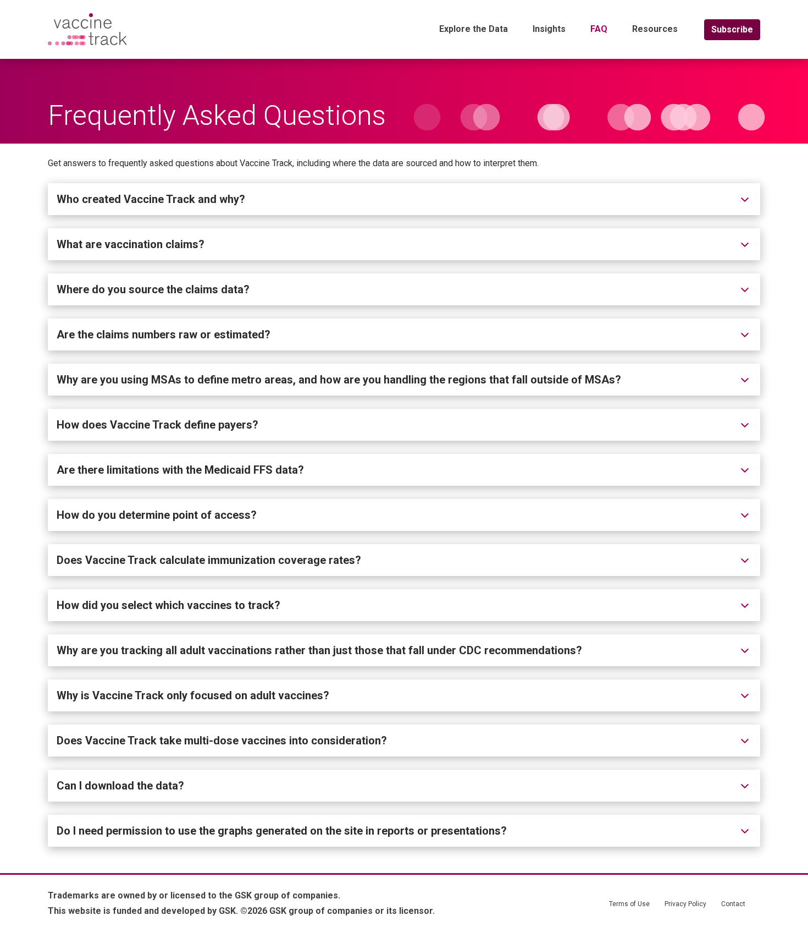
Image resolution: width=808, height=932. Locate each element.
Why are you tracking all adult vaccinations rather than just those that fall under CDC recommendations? (319, 650)
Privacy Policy (685, 904)
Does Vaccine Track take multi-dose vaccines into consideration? (222, 740)
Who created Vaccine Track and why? (151, 199)
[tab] (404, 199)
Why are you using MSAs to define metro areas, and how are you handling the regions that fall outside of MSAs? (339, 379)
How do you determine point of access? (157, 515)
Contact (733, 904)
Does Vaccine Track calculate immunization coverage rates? (209, 560)
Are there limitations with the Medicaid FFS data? (180, 469)
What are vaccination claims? (130, 244)
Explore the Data (473, 29)
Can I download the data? (120, 785)
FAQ (598, 29)
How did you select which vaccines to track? (168, 605)
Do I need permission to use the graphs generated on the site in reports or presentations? (282, 830)
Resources (655, 29)
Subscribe (732, 29)
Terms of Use (629, 904)
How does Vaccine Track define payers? (157, 424)
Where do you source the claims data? (153, 289)
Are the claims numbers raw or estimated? (163, 334)
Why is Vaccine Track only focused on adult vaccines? (193, 695)
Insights (549, 29)
